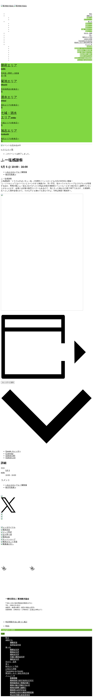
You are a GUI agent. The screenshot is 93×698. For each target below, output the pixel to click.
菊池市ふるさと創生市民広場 (83, 42)
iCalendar (9, 454)
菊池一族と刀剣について (84, 52)
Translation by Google (85, 41)
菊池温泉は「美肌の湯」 (84, 50)
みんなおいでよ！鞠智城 (16, 172)
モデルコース (88, 19)
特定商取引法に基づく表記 (16, 622)
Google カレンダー (13, 451)
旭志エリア (88, 31)
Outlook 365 (10, 456)
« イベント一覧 (7, 150)
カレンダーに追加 (8, 382)
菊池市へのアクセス (86, 56)
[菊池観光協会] (14, 6)
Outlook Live (10, 458)
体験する (89, 16)
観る (90, 14)
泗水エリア (88, 27)
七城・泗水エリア (86, 29)
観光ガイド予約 (87, 37)
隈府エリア (88, 23)
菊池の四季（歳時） (86, 54)
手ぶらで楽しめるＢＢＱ (84, 60)
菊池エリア (88, 25)
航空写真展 (10, 174)
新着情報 (89, 46)
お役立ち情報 (88, 39)
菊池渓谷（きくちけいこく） (83, 48)
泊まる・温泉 (88, 33)
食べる (90, 21)
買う (90, 35)
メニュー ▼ (88, 44)
